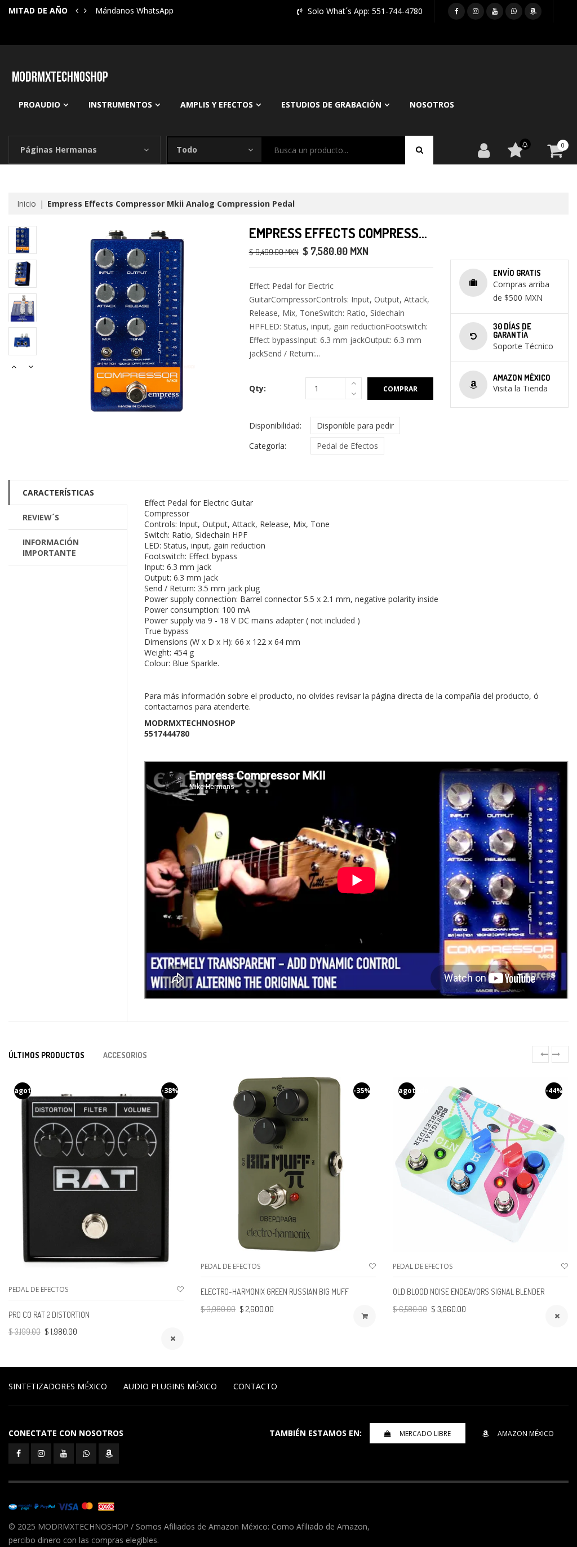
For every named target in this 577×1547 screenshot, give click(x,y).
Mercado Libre (425, 1433)
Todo (186, 149)
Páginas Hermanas (58, 149)
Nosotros (432, 104)
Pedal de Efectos (347, 445)
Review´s (41, 517)
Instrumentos (120, 104)
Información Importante (51, 547)
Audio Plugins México (170, 1386)
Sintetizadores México (57, 1386)
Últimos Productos (46, 1055)
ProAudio (39, 104)
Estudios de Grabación (331, 104)
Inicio (26, 203)
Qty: (257, 388)
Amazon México (526, 1433)
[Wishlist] (180, 1289)
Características (58, 492)
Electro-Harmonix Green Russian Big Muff (275, 1291)
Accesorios (125, 1055)
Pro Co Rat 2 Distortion (49, 1314)
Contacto (255, 1386)
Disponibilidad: (275, 425)
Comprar (400, 389)
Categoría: (267, 445)
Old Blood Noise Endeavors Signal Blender (468, 1291)
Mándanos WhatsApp (134, 10)
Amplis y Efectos (216, 104)
